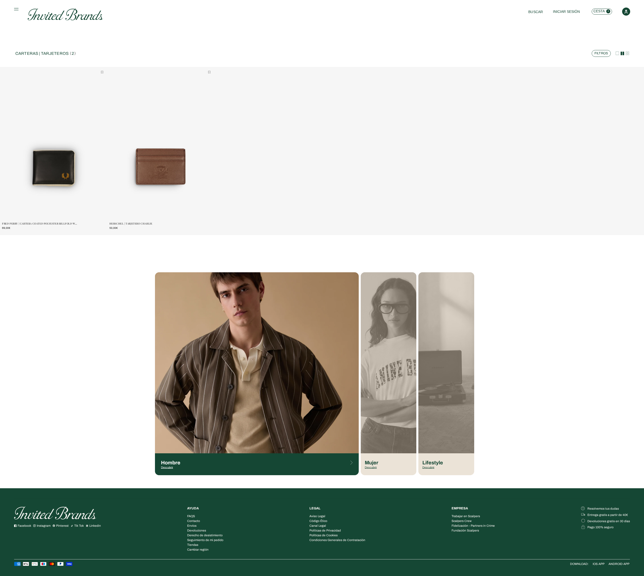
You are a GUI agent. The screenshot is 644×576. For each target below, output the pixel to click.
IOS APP (599, 564)
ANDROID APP (619, 564)
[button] (17, 11)
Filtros (599, 52)
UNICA (54, 211)
